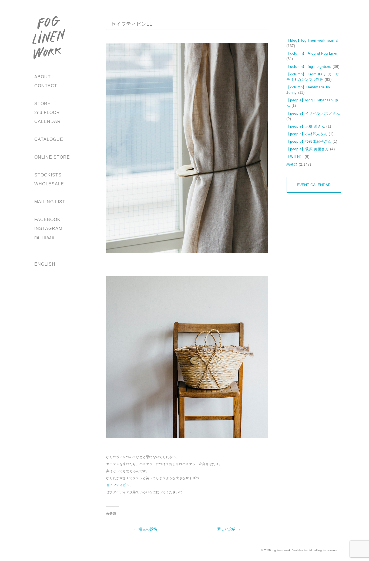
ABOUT (42, 77)
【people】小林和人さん (307, 134)
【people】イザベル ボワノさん (313, 113)
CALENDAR (47, 121)
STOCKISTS (48, 175)
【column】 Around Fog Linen (312, 53)
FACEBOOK (47, 219)
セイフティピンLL (131, 24)
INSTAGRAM (48, 228)
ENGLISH (44, 264)
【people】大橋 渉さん (305, 126)
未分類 (111, 514)
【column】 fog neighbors (308, 67)
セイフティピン (117, 485)
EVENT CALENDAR (314, 185)
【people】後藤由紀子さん (308, 141)
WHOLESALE (49, 184)
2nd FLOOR (47, 112)
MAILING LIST (49, 201)
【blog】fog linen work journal (312, 40)
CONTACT (45, 86)
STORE (42, 103)
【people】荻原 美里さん (307, 149)
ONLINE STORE (52, 157)
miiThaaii (44, 237)
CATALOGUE (48, 139)
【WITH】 (295, 157)
